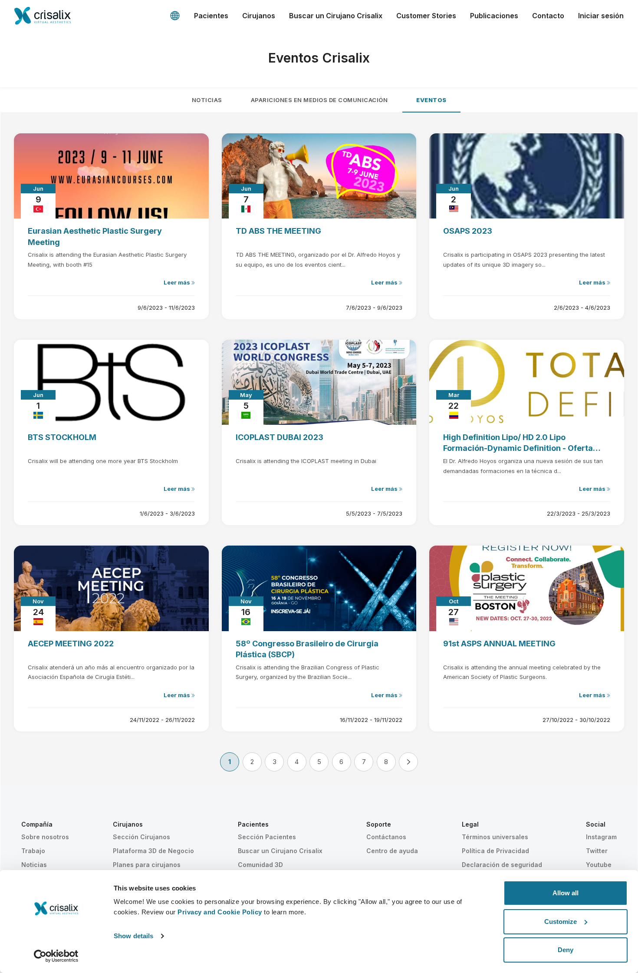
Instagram (601, 837)
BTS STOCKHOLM (62, 437)
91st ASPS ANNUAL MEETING (499, 643)
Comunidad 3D (260, 864)
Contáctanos (386, 837)
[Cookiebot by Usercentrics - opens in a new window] (56, 956)
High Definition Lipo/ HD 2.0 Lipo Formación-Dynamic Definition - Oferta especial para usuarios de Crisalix (518, 443)
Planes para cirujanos (147, 864)
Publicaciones (494, 15)
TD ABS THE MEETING (278, 230)
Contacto (548, 15)
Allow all (565, 893)
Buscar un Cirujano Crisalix (335, 15)
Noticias (207, 99)
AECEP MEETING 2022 (71, 643)
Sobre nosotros (45, 837)
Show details (133, 936)
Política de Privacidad (495, 850)
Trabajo (33, 850)
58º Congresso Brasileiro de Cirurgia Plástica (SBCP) (307, 649)
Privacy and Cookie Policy (220, 912)
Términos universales (495, 837)
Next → (408, 761)
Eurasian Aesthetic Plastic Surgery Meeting (95, 236)
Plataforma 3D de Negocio (153, 850)
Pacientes (211, 15)
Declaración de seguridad (502, 864)
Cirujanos (258, 15)
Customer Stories (426, 15)
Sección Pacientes (267, 837)
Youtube (599, 864)
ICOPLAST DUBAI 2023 (279, 437)
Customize (560, 921)
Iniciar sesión (601, 15)
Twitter (597, 850)
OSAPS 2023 (467, 230)
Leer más (177, 282)
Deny (565, 949)
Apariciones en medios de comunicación (319, 99)
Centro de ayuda (392, 850)
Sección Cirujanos (141, 837)
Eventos (431, 99)
